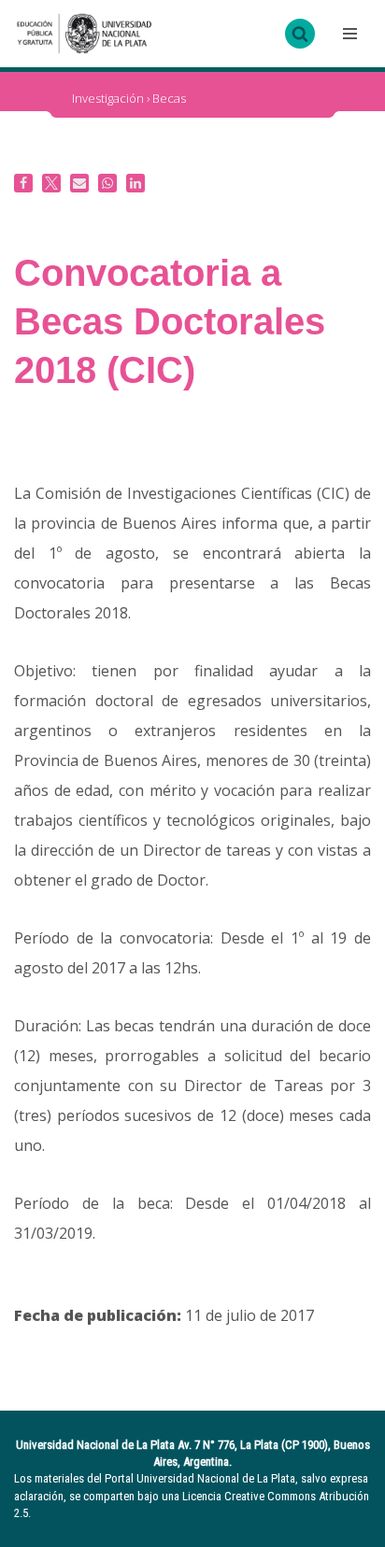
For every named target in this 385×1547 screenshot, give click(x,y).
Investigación (108, 98)
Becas (169, 98)
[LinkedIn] (135, 183)
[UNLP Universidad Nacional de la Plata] (84, 33)
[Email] (79, 183)
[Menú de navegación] (347, 34)
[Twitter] (51, 183)
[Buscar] (300, 34)
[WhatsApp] (107, 183)
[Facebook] (23, 183)
